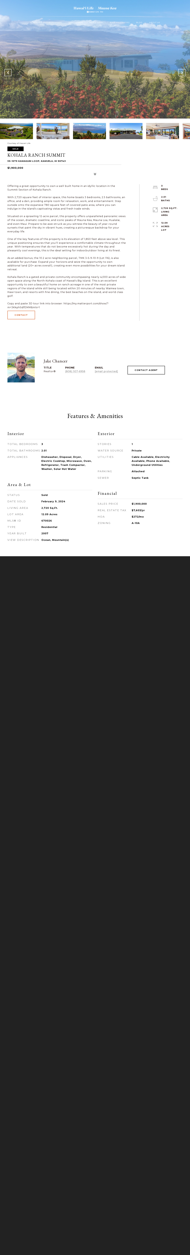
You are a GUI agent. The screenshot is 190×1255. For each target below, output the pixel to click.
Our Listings (75, 22)
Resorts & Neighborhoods (46, 22)
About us (154, 22)
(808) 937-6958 (75, 371)
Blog (139, 22)
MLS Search (96, 22)
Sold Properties (119, 22)
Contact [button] (21, 315)
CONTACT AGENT (146, 370)
